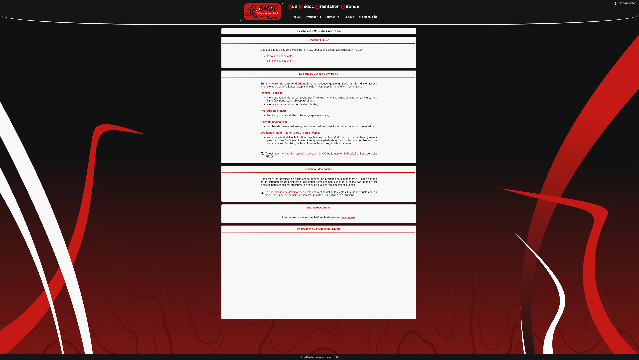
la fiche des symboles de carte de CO (303, 153)
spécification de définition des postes (291, 192)
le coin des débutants (279, 56)
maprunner (348, 217)
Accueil (296, 17)
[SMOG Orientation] (262, 20)
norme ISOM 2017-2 (346, 153)
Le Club (349, 17)
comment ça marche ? (280, 60)
